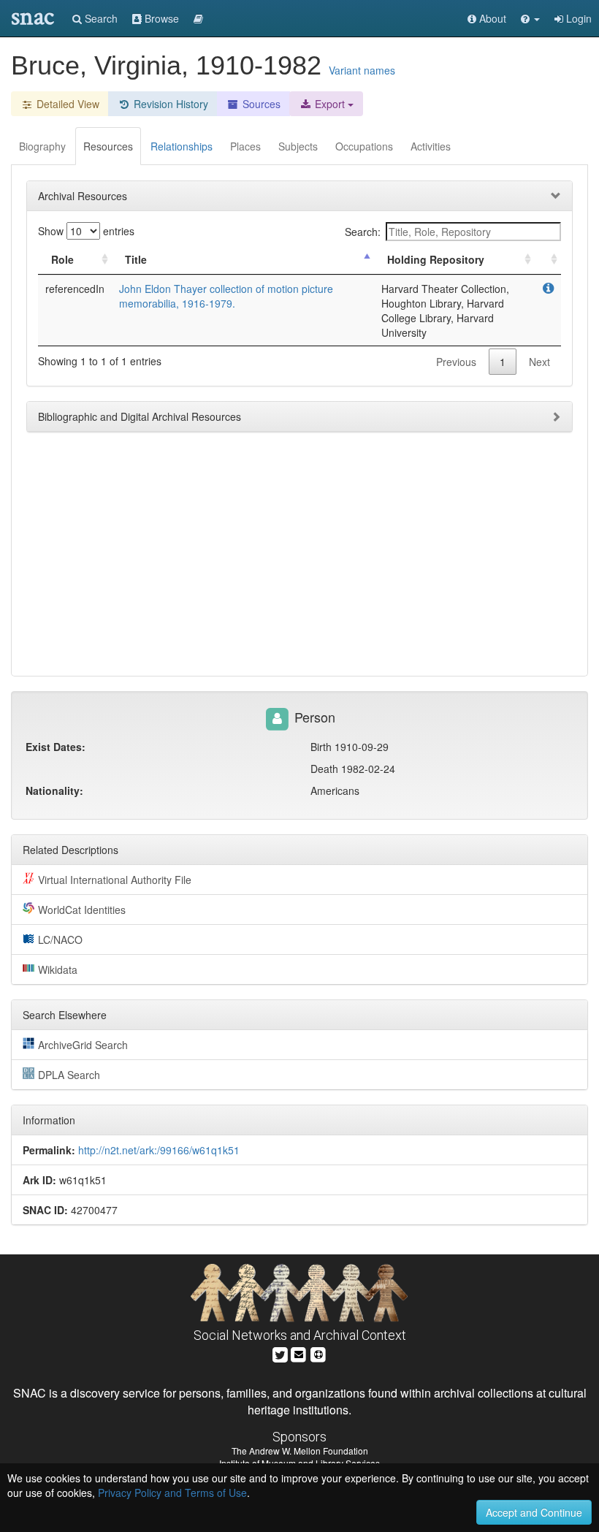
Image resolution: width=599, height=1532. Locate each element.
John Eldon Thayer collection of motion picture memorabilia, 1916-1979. (226, 295)
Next (539, 361)
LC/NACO (60, 939)
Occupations (364, 146)
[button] (530, 18)
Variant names (362, 70)
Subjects (298, 146)
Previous (456, 361)
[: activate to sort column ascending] (548, 260)
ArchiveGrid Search (83, 1044)
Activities (431, 146)
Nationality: (54, 790)
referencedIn (74, 288)
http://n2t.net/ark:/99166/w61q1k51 (159, 1150)
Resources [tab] (108, 146)
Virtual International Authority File (114, 879)
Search (100, 18)
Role (62, 259)
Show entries (86, 231)
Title (136, 259)
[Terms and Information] (318, 1353)
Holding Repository (435, 259)
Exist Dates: (55, 746)
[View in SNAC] (548, 288)
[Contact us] (299, 1353)
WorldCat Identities (82, 909)
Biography (42, 146)
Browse (160, 18)
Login (577, 18)
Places (245, 146)
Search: (363, 231)
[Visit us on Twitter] (280, 1353)
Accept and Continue (534, 1512)
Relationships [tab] (181, 146)
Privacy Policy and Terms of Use (172, 1492)
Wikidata (57, 969)
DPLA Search (69, 1074)
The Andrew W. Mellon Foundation (300, 1450)
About (491, 18)
